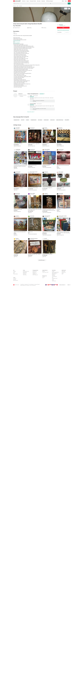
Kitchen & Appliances (35, 274)
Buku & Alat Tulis (35, 271)
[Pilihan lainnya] (14, 147)
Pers (29, 284)
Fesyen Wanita (25, 274)
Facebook (14, 271)
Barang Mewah (25, 272)
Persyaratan (27, 285)
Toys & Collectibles (54, 276)
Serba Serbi (14, 278)
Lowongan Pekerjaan (36, 284)
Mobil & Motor (63, 271)
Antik (52, 277)
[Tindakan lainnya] (69, 8)
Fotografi (53, 271)
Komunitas (14, 279)
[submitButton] (69, 3)
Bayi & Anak (34, 272)
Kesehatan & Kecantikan (26, 271)
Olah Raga (53, 274)
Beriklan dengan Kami (23, 285)
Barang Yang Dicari (15, 280)
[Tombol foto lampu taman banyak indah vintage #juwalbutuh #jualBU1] (42, 14)
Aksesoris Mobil (64, 272)
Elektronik (43, 271)
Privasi (31, 285)
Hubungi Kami (26, 284)
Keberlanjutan (32, 284)
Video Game (53, 275)
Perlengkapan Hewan (54, 278)
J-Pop (53, 279)
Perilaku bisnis (34, 285)
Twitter (14, 272)
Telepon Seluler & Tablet (45, 272)
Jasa (43, 277)
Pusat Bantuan (22, 284)
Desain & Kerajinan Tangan (55, 272)
